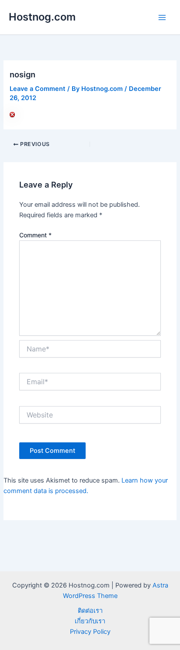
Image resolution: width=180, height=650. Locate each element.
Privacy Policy (90, 632)
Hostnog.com (42, 16)
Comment (35, 235)
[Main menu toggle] (162, 17)
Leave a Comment (38, 89)
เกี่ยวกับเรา (90, 621)
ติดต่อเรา (90, 611)
